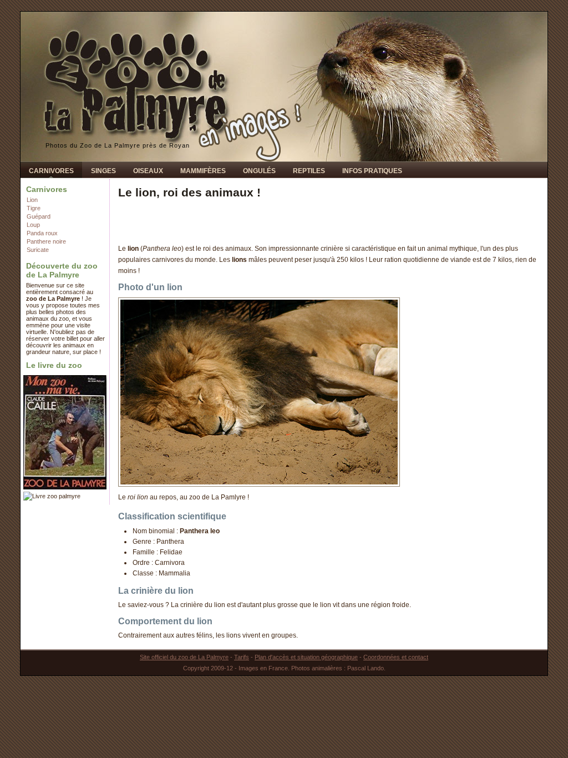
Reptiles (309, 171)
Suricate (38, 249)
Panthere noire (46, 241)
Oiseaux (148, 171)
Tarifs (241, 657)
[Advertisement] (248, 221)
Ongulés (259, 171)
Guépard (38, 216)
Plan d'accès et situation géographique (306, 657)
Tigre (33, 208)
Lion (32, 199)
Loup (33, 224)
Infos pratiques (372, 171)
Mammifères (203, 171)
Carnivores (51, 171)
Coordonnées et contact (395, 657)
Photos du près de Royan (117, 145)
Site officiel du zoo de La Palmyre (184, 657)
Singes (103, 171)
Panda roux (42, 233)
